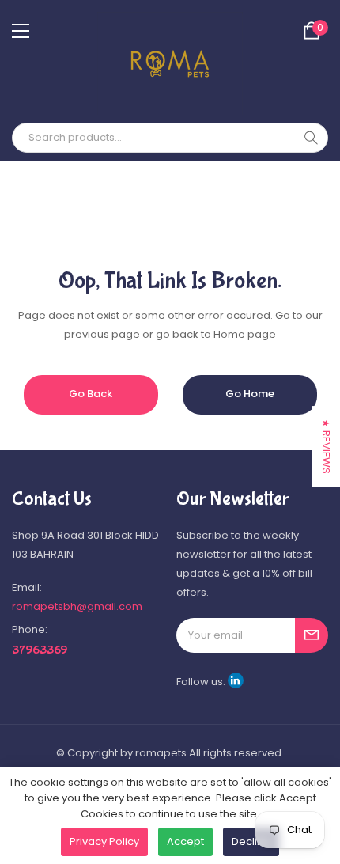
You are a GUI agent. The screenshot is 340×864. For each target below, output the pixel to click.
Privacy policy (104, 841)
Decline (251, 841)
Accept (185, 841)
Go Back (90, 393)
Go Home (249, 393)
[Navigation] (20, 31)
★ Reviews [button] (326, 446)
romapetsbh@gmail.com (77, 606)
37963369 (39, 649)
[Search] (310, 138)
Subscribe (311, 635)
